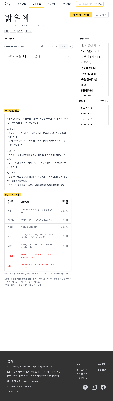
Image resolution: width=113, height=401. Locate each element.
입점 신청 (102, 369)
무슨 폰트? (66, 4)
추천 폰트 (22, 4)
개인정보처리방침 (24, 386)
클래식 (20, 31)
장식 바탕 (28, 31)
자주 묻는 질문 (83, 378)
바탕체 (13, 31)
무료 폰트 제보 (83, 369)
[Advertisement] (37, 84)
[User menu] (107, 4)
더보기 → (104, 100)
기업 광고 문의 (83, 373)
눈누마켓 (51, 4)
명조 (6, 31)
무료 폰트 (37, 4)
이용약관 (11, 386)
